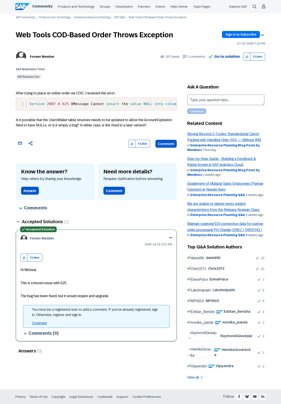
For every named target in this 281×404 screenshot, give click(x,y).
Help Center (179, 6)
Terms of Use (38, 397)
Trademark (105, 397)
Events (160, 6)
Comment (166, 144)
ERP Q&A (119, 17)
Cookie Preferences (146, 397)
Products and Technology (76, 6)
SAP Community (25, 17)
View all (193, 377)
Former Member (42, 56)
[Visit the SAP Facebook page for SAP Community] (239, 396)
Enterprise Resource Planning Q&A (217, 195)
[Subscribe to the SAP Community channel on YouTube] (255, 396)
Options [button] (262, 35)
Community (42, 6)
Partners (144, 6)
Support (122, 397)
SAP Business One (28, 76)
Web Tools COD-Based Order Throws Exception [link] (157, 17)
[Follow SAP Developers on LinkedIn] (263, 396)
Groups (105, 6)
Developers (124, 6)
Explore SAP (238, 6)
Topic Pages (202, 6)
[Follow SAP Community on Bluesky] (247, 396)
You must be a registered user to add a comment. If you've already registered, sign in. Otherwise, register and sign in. (95, 312)
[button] (246, 57)
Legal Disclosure (81, 397)
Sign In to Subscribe (240, 34)
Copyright (58, 397)
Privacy (20, 397)
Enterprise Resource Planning (92, 17)
